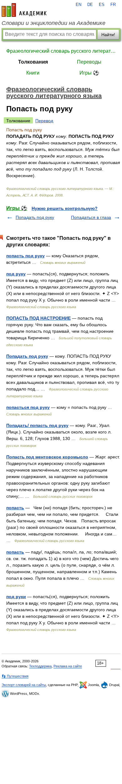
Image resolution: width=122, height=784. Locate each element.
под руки (16, 596)
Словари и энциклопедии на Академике (53, 23)
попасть (15, 507)
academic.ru (24, 10)
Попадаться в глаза (91, 217)
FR (113, 4)
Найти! (108, 34)
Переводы (89, 62)
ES (101, 4)
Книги (32, 72)
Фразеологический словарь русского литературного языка (61, 51)
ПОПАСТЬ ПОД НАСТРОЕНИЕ (38, 318)
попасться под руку (28, 407)
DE (90, 4)
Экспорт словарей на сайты (24, 685)
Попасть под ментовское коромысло (47, 456)
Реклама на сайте (67, 666)
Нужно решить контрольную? (65, 208)
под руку (16, 273)
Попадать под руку (35, 217)
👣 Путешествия (15, 676)
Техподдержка (40, 666)
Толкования (33, 62)
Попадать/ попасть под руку (37, 425)
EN (78, 4)
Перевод (44, 120)
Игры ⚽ (89, 72)
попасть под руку (25, 255)
